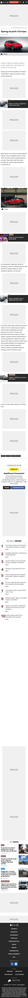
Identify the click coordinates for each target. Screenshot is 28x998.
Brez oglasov (14, 2)
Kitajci (8, 455)
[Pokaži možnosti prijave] (23, 2)
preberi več (14, 469)
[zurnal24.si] (4, 2)
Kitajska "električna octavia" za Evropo (18, 378)
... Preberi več (24, 996)
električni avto (15, 455)
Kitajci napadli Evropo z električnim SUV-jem (16, 299)
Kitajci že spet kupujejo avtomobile (16, 238)
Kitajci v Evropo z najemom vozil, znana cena (17, 104)
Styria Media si (21, 984)
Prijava (7, 487)
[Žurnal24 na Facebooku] (12, 964)
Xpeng (3, 455)
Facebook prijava (18, 487)
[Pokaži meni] (26, 2)
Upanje (11, 234)
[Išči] (20, 2)
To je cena (12, 374)
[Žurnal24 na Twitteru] (16, 964)
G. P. (6, 34)
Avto (6, 549)
